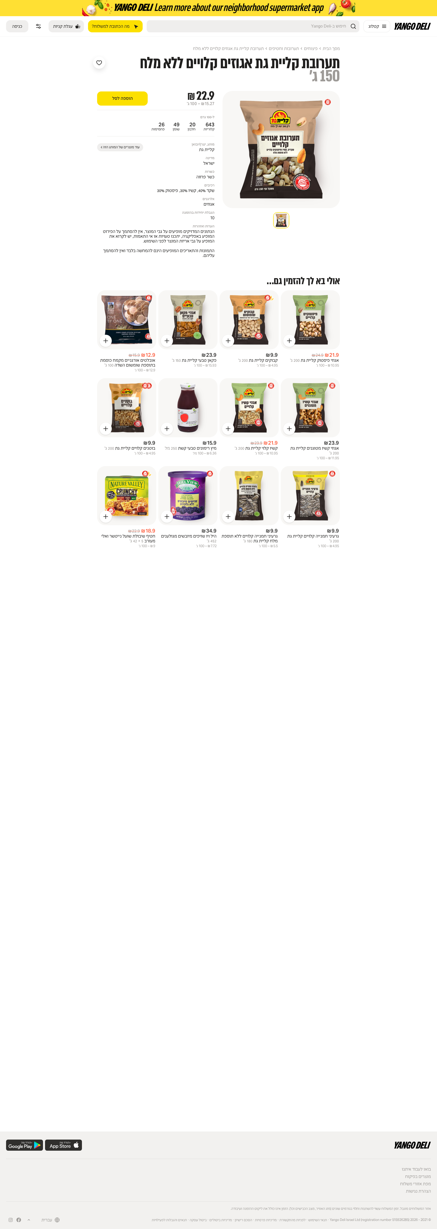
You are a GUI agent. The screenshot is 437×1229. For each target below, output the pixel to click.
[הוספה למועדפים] (99, 63)
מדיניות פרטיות (266, 1220)
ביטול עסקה (198, 1220)
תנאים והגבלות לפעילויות (169, 1220)
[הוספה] (289, 341)
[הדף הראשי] (412, 28)
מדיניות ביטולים (220, 1220)
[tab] (281, 220)
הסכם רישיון (243, 1220)
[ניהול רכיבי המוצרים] (38, 26)
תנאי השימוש (317, 1220)
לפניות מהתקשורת (292, 1220)
